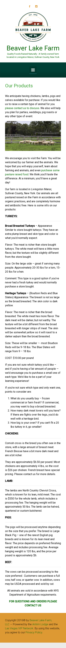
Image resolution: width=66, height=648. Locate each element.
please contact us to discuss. (22, 108)
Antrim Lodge (40, 624)
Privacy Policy (34, 632)
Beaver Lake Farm (33, 48)
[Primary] (33, 69)
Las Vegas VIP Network (19, 628)
